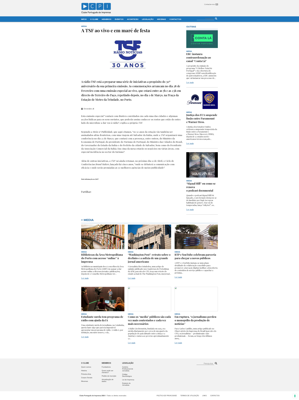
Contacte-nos (209, 4)
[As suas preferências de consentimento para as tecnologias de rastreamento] (295, 396)
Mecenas (161, 19)
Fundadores (106, 367)
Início (84, 19)
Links (204, 395)
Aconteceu (132, 19)
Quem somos (86, 367)
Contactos (175, 19)
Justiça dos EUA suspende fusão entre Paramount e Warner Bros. (201, 118)
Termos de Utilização (189, 395)
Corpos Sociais (86, 378)
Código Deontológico (127, 375)
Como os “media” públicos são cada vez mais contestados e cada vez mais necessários (149, 320)
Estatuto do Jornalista (126, 384)
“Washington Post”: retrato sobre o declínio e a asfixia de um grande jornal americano (149, 258)
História (84, 371)
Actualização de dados (107, 380)
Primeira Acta (86, 374)
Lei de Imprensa (128, 380)
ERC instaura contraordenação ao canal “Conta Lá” (198, 57)
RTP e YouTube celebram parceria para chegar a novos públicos (195, 256)
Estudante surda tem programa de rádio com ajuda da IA (102, 318)
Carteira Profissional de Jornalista (127, 369)
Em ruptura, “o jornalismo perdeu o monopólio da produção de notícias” (195, 320)
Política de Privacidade (167, 395)
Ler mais (190, 82)
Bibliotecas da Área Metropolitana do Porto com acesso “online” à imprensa (102, 258)
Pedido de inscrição (109, 376)
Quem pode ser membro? (107, 371)
